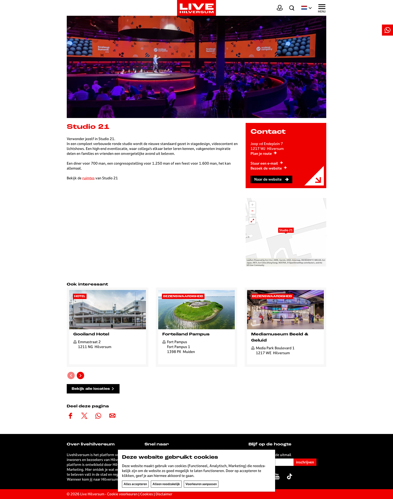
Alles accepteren (135, 484)
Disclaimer (164, 494)
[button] (285, 232)
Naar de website (268, 179)
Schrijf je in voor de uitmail (269, 454)
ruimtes (88, 178)
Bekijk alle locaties (91, 389)
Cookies (146, 494)
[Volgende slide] (80, 375)
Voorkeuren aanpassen (201, 484)
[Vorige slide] (71, 375)
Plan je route (261, 153)
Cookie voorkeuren (122, 494)
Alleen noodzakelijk (166, 484)
